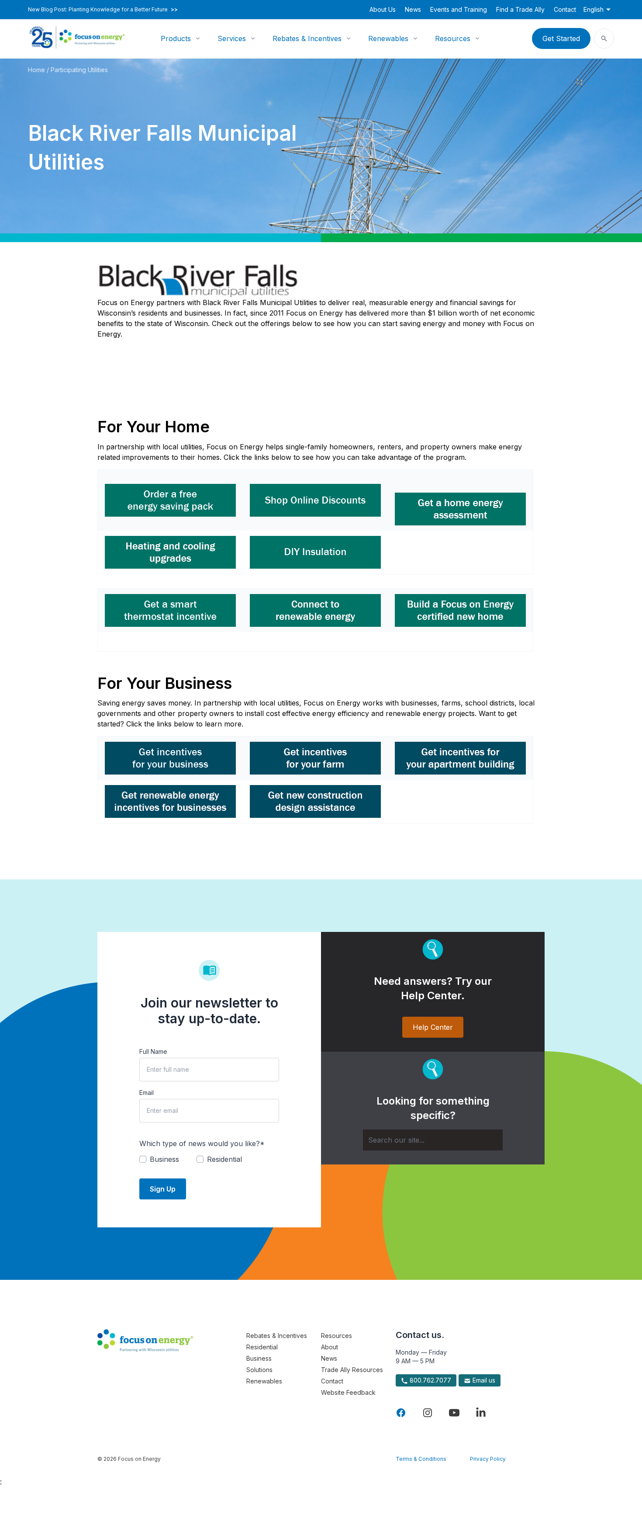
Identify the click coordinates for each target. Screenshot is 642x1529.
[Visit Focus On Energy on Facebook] (401, 1412)
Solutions (259, 1369)
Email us (483, 1380)
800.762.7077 (429, 1380)
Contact (565, 9)
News (413, 9)
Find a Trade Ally (520, 9)
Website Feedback (348, 1392)
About (329, 1347)
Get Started (561, 38)
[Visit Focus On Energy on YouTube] (454, 1412)
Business (259, 1358)
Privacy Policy (488, 1459)
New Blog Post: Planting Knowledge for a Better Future (103, 9)
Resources (452, 38)
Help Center (433, 1027)
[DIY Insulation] (315, 552)
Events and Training (458, 9)
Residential (262, 1347)
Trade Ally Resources (352, 1369)
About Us (382, 9)
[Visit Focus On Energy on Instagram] (427, 1412)
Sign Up (163, 1189)
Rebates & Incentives (307, 38)
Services (231, 38)
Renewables (388, 38)
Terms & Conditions (421, 1459)
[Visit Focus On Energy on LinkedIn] (481, 1412)
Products (176, 38)
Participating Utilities (79, 69)
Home (36, 69)
